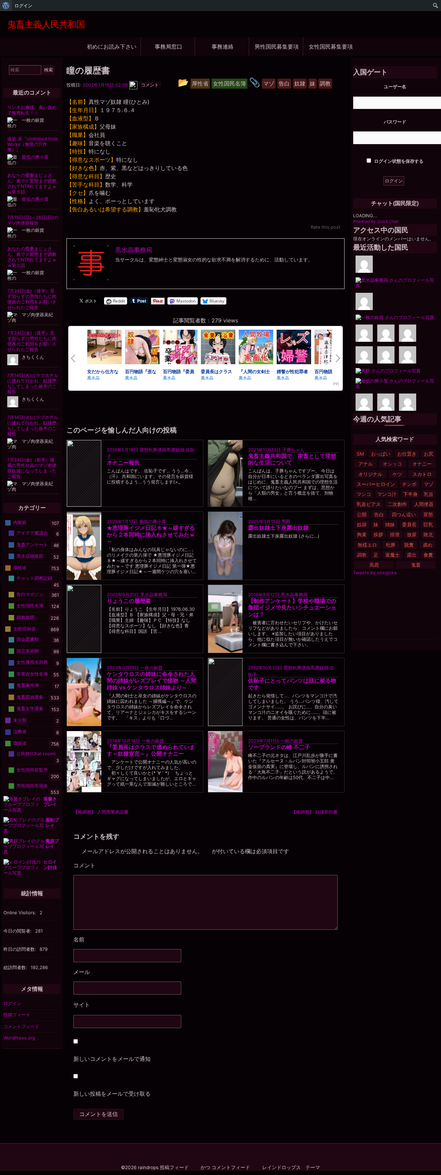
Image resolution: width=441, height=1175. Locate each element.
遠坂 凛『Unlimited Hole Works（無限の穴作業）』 (32, 144)
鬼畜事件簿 (28, 685)
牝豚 (391, 545)
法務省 (20, 731)
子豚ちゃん (293, 449)
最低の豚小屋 (152, 521)
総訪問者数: (16, 967)
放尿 (412, 534)
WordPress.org (19, 1037)
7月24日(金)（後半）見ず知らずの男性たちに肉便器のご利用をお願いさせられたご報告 (32, 299)
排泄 (395, 534)
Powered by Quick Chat (375, 221)
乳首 (428, 494)
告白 (379, 514)
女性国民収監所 (32, 769)
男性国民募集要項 (277, 46)
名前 (78, 939)
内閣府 (20, 522)
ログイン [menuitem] (23, 5)
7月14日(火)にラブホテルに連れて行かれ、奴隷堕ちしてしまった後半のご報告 (32, 383)
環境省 (20, 743)
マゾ (428, 484)
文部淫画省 (24, 628)
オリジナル (370, 474)
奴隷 (362, 524)
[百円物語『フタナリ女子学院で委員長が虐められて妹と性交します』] (332, 348)
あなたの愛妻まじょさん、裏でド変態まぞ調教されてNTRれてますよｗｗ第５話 (32, 183)
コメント (106, 865)
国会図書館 (28, 639)
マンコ (364, 494)
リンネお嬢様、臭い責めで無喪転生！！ (32, 110)
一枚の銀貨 (151, 667)
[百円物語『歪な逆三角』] (142, 348)
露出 (412, 555)
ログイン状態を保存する (398, 161)
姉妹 (390, 524)
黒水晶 (93, 377)
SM (360, 454)
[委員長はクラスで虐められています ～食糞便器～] (218, 348)
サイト (81, 1004)
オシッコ (392, 464)
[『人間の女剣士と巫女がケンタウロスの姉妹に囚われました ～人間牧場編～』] (256, 348)
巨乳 (428, 524)
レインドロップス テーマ (291, 1167)
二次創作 (397, 504)
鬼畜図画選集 (30, 697)
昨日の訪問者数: (20, 949)
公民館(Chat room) (36, 753)
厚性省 (20, 567)
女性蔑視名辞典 (32, 662)
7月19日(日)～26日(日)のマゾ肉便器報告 (32, 220)
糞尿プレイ (52, 843)
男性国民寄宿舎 (32, 785)
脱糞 (409, 545)
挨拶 (378, 534)
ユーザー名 (395, 86)
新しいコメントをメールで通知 (112, 1058)
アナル (365, 464)
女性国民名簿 (30, 605)
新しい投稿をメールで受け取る (112, 1093)
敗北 (428, 534)
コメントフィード (21, 1026)
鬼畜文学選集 (30, 708)
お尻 (428, 454)
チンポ (409, 484)
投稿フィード (16, 1014)
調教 (362, 555)
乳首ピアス (369, 504)
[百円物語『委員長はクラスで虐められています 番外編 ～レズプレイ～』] (180, 348)
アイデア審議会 (32, 533)
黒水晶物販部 (30, 556)
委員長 (409, 524)
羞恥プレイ (52, 822)
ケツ (397, 474)
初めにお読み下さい (111, 46)
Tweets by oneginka (375, 572)
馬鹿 (374, 565)
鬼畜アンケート (32, 544)
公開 (362, 514)
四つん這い (404, 514)
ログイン (12, 1003)
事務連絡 (223, 46)
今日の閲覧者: (18, 931)
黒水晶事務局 (153, 594)
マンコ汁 (387, 494)
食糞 (428, 555)
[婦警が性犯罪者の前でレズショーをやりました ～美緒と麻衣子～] (294, 348)
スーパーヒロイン (376, 484)
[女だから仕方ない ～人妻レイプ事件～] (104, 348)
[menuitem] (6, 5)
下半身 (410, 494)
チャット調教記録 (34, 578)
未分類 (20, 720)
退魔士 (392, 555)
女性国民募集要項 (331, 46)
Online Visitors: (20, 912)
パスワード (395, 122)
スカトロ (422, 474)
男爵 (285, 521)
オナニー (422, 464)
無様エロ (367, 545)
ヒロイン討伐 (50, 864)
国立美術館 (28, 651)
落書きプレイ (50, 801)
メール (81, 971)
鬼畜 (416, 565)
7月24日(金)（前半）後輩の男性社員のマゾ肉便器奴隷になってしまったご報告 (32, 468)
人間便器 (423, 504)
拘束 (362, 534)
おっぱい (380, 454)
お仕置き (407, 454)
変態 (428, 514)
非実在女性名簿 (32, 674)
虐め (427, 545)
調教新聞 (25, 617)
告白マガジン (30, 594)
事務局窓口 (168, 46)
